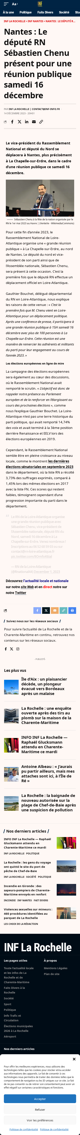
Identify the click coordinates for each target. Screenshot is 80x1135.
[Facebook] (5, 649)
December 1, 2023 (47, 571)
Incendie (10, 900)
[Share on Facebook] (12, 122)
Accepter (40, 1099)
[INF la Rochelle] (40, 4)
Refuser (40, 1109)
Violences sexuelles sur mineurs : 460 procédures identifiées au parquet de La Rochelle (28, 913)
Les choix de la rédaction (21, 924)
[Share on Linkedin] (26, 122)
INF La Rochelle (14, 853)
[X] (11, 649)
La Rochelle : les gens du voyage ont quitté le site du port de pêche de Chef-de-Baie (27, 866)
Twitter (20, 593)
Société (31, 876)
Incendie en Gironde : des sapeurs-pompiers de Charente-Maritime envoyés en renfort (27, 890)
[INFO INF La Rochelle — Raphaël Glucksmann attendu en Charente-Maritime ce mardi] (66, 843)
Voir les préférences (40, 1120)
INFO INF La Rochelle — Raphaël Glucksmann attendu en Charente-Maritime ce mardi (27, 843)
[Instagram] (18, 649)
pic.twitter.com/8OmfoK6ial (31, 556)
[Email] (33, 122)
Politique (32, 853)
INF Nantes (24, 900)
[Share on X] (19, 122)
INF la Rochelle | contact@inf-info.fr (34, 109)
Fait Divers (41, 900)
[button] (74, 1059)
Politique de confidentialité (24, 1129)
